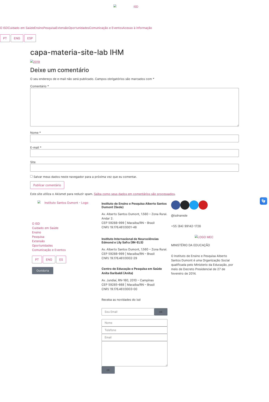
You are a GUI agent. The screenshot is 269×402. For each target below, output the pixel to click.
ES (61, 259)
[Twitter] (194, 205)
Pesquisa (38, 236)
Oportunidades (42, 245)
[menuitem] (4, 28)
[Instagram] (184, 205)
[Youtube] (203, 205)
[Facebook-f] (175, 205)
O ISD (36, 223)
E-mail (35, 147)
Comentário (39, 86)
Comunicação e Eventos (49, 250)
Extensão (38, 241)
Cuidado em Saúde (45, 228)
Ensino (36, 232)
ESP (30, 38)
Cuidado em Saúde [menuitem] (21, 28)
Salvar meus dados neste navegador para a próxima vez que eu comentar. (85, 176)
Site (33, 162)
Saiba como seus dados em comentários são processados (134, 194)
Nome (35, 132)
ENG (17, 38)
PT (5, 38)
